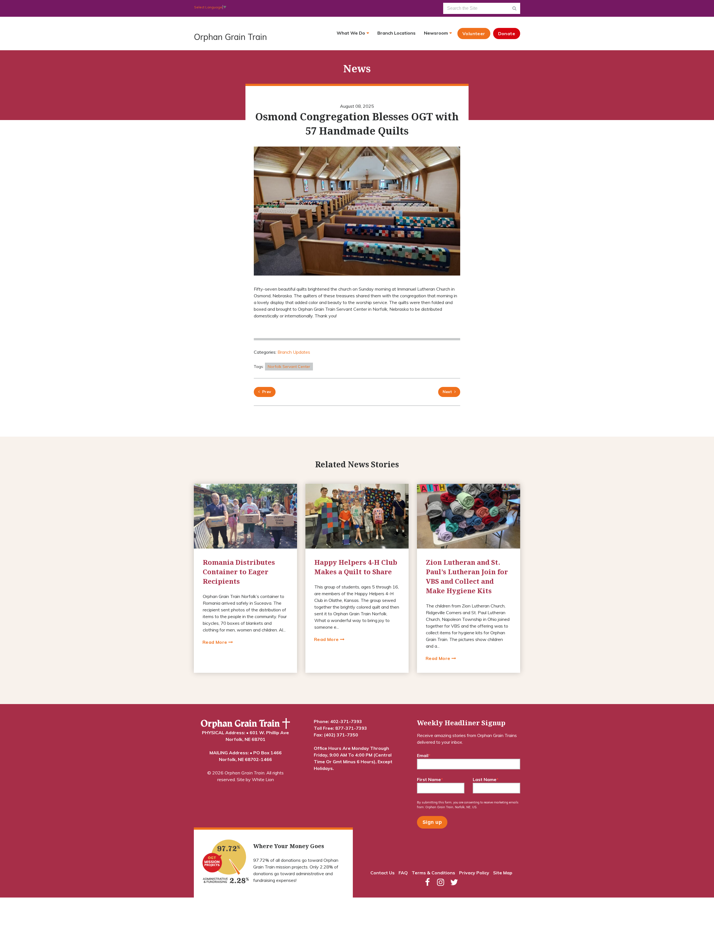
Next (447, 391)
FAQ (403, 872)
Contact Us (382, 872)
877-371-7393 (351, 728)
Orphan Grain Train (230, 37)
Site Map (502, 872)
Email (423, 755)
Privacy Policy (474, 872)
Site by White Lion (255, 779)
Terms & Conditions (433, 872)
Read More (215, 642)
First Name (430, 779)
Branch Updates (294, 352)
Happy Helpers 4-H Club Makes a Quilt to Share (355, 566)
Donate (506, 33)
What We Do (351, 33)
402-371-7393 (346, 721)
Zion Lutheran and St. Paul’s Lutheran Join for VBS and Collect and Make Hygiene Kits (467, 576)
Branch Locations (396, 33)
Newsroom (436, 33)
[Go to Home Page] (245, 723)
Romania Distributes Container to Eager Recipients (239, 571)
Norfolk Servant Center (289, 366)
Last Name (485, 779)
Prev (265, 391)
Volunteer (473, 33)
